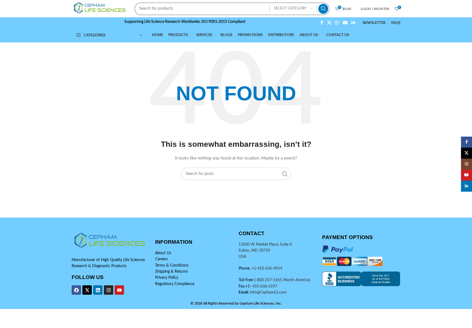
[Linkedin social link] (353, 22)
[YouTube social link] (345, 22)
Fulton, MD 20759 (254, 251)
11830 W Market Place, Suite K (265, 244)
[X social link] (329, 22)
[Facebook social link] (322, 22)
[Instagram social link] (337, 22)
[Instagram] (108, 290)
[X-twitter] (87, 290)
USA (242, 257)
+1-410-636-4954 (267, 268)
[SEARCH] (323, 9)
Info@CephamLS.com (268, 292)
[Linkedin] (98, 290)
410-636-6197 (264, 286)
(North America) (296, 280)
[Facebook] (76, 290)
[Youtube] (119, 290)
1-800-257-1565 (268, 280)
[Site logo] (100, 8)
